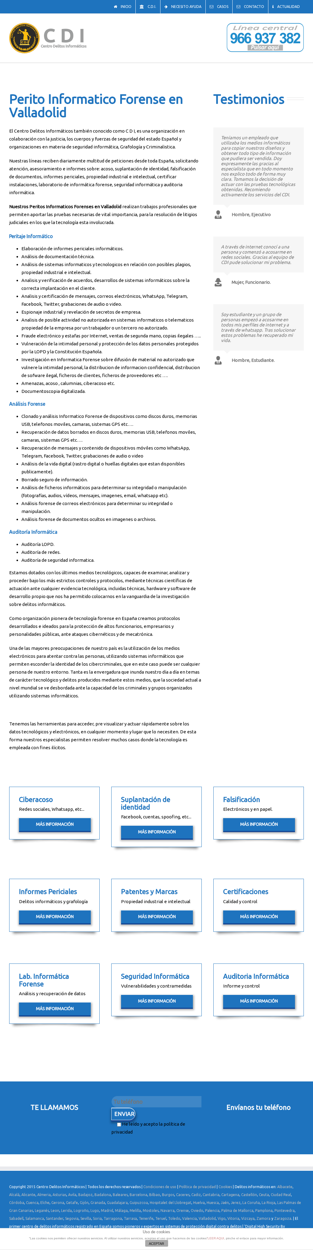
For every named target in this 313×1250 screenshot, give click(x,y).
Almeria (44, 1195)
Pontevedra (284, 1211)
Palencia (212, 1211)
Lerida (66, 1211)
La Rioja (268, 1203)
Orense (182, 1211)
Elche (45, 1203)
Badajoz (85, 1195)
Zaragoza (282, 1218)
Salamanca (34, 1218)
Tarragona (113, 1218)
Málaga (121, 1211)
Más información (55, 824)
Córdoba (16, 1203)
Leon (55, 1211)
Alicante (28, 1195)
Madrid (107, 1211)
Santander (54, 1218)
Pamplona (264, 1211)
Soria (97, 1218)
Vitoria (233, 1218)
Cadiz (196, 1195)
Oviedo (197, 1211)
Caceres (183, 1195)
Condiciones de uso (159, 1187)
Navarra (167, 1211)
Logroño (81, 1211)
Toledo (174, 1218)
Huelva (199, 1203)
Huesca (213, 1203)
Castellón (249, 1195)
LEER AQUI (216, 1238)
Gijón (84, 1203)
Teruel (160, 1218)
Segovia (72, 1218)
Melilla (135, 1211)
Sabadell (16, 1218)
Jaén (225, 1203)
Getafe (72, 1203)
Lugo (94, 1211)
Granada (97, 1203)
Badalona (102, 1195)
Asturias (59, 1195)
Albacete (285, 1187)
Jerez (236, 1203)
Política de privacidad (197, 1187)
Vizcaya (248, 1218)
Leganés (42, 1211)
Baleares (120, 1195)
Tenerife (146, 1218)
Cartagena (230, 1195)
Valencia (189, 1218)
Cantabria (211, 1195)
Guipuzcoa (139, 1203)
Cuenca (32, 1203)
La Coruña (251, 1203)
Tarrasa (130, 1218)
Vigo (222, 1218)
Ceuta (264, 1195)
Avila (72, 1195)
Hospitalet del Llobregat (170, 1203)
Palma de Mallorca (237, 1211)
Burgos (168, 1195)
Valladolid (207, 1218)
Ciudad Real (281, 1195)
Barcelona (138, 1195)
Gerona (57, 1203)
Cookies (225, 1187)
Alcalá (14, 1195)
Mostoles (151, 1211)
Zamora (263, 1218)
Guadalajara (117, 1203)
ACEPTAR (156, 1243)
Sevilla (85, 1218)
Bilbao (154, 1195)
